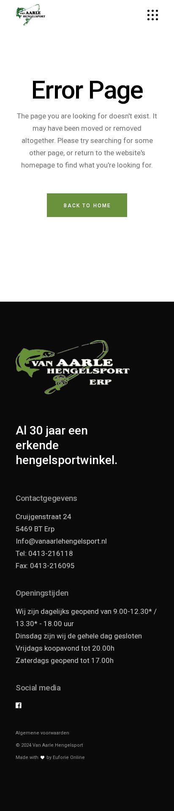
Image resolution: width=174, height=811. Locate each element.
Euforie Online (69, 757)
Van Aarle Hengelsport (58, 745)
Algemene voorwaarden (42, 733)
